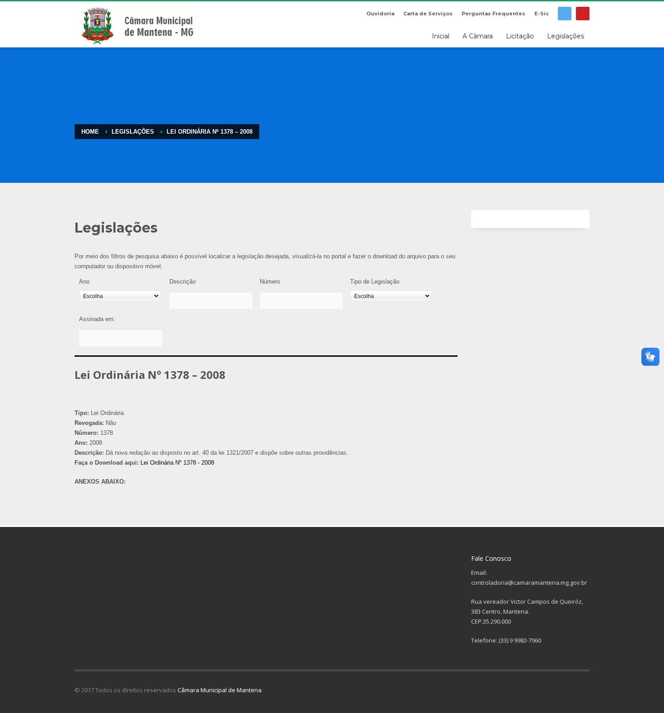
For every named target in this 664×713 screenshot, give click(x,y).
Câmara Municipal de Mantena (220, 690)
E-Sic (541, 13)
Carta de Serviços (428, 13)
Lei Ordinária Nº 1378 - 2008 (177, 462)
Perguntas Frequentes (493, 13)
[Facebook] (564, 13)
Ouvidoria (380, 13)
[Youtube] (582, 13)
